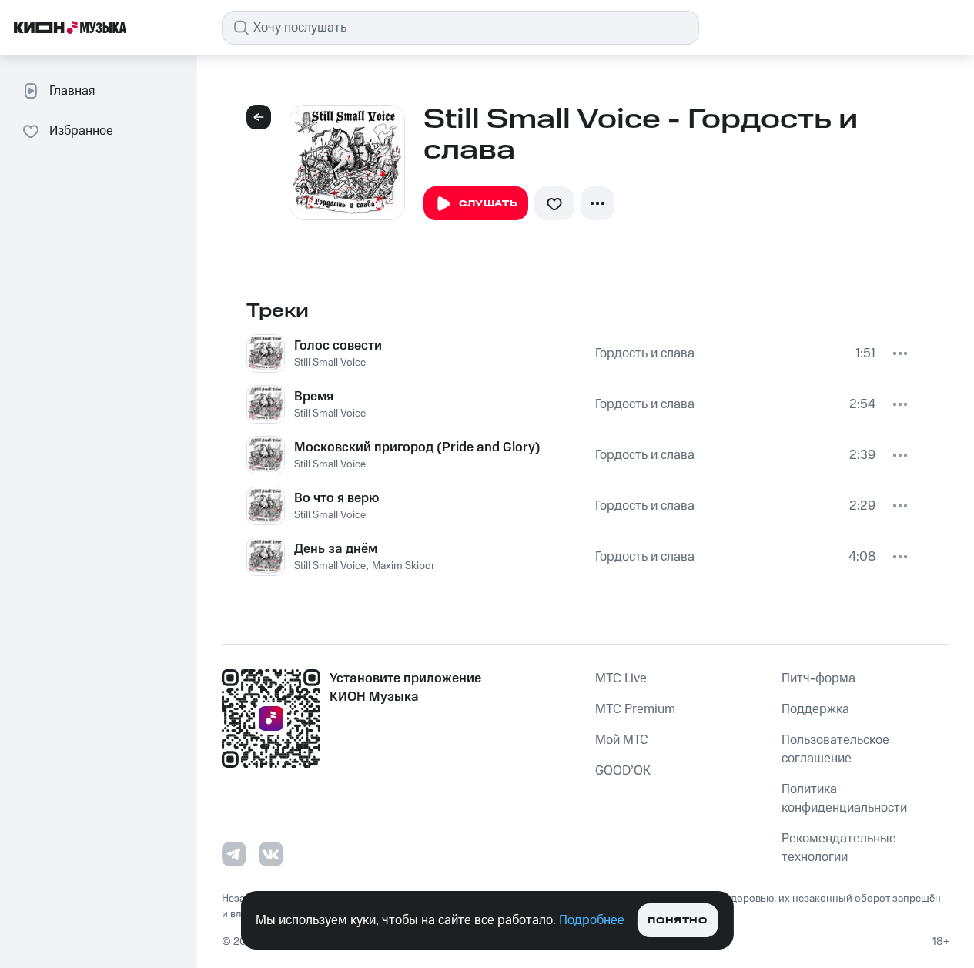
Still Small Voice (330, 362)
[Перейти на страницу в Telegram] (234, 854)
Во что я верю (336, 498)
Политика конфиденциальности (844, 798)
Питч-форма (818, 678)
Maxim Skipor (403, 566)
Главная (72, 91)
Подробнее (591, 920)
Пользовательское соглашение (835, 749)
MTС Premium (635, 709)
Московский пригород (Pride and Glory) (417, 447)
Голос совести (338, 346)
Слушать (488, 203)
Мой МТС (621, 740)
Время (313, 396)
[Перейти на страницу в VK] (271, 854)
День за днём (335, 549)
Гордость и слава (645, 353)
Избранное (81, 131)
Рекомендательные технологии (839, 847)
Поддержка (815, 709)
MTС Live (621, 678)
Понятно (677, 920)
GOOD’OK (623, 771)
